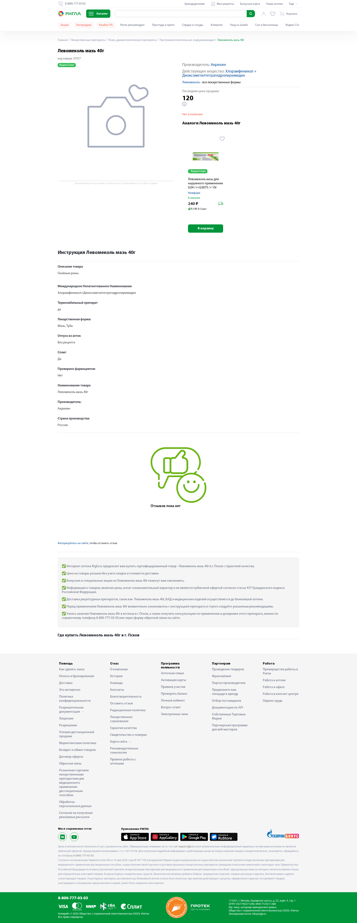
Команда (116, 683)
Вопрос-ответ (171, 707)
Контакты (117, 690)
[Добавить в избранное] (222, 139)
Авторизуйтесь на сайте (73, 543)
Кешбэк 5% (106, 25)
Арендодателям (194, 4)
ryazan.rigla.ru (186, 846)
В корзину (206, 228)
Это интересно (69, 690)
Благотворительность (126, 696)
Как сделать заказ (71, 669)
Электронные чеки (174, 714)
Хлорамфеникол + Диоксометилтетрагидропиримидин (219, 74)
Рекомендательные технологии (124, 750)
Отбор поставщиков (226, 701)
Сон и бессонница (266, 25)
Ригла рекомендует (132, 25)
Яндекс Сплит (294, 25)
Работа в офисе (274, 687)
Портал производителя (228, 683)
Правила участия (173, 687)
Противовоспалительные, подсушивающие (186, 40)
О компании (119, 669)
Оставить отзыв (121, 703)
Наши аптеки (274, 4)
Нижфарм (194, 193)
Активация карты (173, 680)
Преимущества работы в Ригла (280, 671)
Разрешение (68, 725)
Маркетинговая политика (77, 743)
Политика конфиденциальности (75, 699)
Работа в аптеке (274, 680)
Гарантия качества (123, 728)
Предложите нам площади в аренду (225, 692)
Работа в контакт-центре (281, 694)
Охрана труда (272, 701)
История (116, 676)
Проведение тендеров (228, 669)
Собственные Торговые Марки (229, 716)
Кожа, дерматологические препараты (132, 40)
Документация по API (227, 707)
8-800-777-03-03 (73, 898)
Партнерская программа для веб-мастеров (230, 727)
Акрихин (218, 65)
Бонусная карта (250, 4)
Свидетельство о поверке (128, 735)
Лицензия (66, 718)
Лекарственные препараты (87, 40)
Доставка (66, 683)
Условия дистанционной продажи (76, 734)
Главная (63, 40)
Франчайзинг (221, 676)
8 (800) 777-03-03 (83, 855)
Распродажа (84, 25)
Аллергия (217, 25)
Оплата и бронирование (76, 676)
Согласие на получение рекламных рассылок (76, 815)
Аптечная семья (172, 673)
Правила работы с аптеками (123, 761)
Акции (65, 25)
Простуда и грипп (163, 25)
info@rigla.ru (259, 914)
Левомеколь (191, 82)
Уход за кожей (239, 25)
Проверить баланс (174, 694)
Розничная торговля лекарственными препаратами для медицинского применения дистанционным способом (74, 783)
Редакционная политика (128, 710)
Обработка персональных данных (75, 804)
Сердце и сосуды (192, 25)
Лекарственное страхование (121, 719)
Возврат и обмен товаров (77, 750)
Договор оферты (71, 757)
